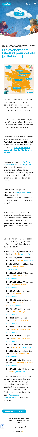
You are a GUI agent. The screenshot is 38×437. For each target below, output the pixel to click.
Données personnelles (19, 420)
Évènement (12, 45)
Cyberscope (19, 431)
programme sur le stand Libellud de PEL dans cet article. (18, 150)
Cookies (19, 422)
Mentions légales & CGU (19, 418)
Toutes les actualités (13, 411)
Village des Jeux (22, 192)
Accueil (4, 45)
